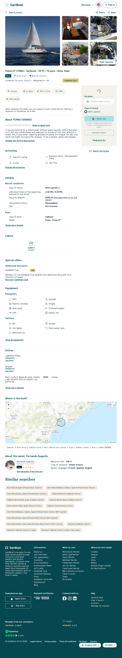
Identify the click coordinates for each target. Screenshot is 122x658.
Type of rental (91, 108)
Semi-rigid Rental (70, 554)
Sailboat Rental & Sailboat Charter (66, 493)
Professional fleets (43, 565)
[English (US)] (99, 5)
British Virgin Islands (101, 565)
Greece (94, 554)
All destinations (98, 568)
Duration (88, 96)
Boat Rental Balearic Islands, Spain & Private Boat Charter (71, 487)
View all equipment (14, 340)
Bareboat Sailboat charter (79, 524)
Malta (93, 563)
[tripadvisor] (12, 631)
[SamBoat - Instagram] (70, 598)
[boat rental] (14, 5)
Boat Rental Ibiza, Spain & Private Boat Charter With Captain (32, 518)
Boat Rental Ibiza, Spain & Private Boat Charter (26, 493)
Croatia (94, 552)
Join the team (40, 554)
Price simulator (41, 563)
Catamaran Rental (70, 563)
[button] (8, 405)
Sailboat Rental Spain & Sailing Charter (65, 500)
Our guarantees (41, 557)
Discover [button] (86, 4)
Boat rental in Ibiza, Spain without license (24, 506)
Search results (15, 12)
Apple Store (20, 598)
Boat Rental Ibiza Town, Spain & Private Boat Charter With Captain (34, 524)
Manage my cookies (100, 606)
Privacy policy (50, 641)
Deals (65, 576)
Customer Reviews (42, 574)
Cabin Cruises (68, 574)
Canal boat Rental (70, 568)
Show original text (41, 125)
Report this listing (100, 151)
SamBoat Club (70, 80)
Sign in (111, 4)
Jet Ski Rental (69, 565)
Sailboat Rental (69, 560)
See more (9, 360)
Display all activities (15, 167)
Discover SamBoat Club (16, 279)
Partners (83, 641)
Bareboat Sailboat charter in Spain (21, 530)
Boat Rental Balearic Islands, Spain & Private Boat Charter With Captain (36, 512)
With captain (94, 112)
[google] (67, 621)
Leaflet (113, 442)
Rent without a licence (73, 571)
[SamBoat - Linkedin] (75, 598)
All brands (67, 579)
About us (38, 552)
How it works (97, 600)
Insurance (38, 560)
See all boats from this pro (30, 471)
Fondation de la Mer (43, 579)
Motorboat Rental (70, 552)
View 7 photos (106, 61)
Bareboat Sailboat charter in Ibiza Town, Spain (61, 530)
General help (97, 597)
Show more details (14, 225)
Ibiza (93, 560)
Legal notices (36, 641)
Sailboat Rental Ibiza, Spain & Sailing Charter (25, 500)
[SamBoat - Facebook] (64, 598)
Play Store (20, 605)
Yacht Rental (68, 557)
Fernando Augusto (23, 80)
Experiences (39, 582)
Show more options (14, 388)
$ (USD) (109, 645)
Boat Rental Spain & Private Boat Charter (24, 487)
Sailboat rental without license (60, 506)
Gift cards (38, 568)
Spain (93, 557)
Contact (95, 603)
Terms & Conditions (67, 641)
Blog (36, 585)
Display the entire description (20, 140)
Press (36, 576)
